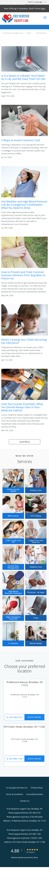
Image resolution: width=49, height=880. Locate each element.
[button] (45, 17)
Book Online (34, 717)
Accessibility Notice (34, 794)
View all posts (41, 33)
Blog (29, 33)
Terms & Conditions (14, 794)
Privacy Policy (37, 787)
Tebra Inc (23, 788)
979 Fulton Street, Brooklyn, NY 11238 (24, 740)
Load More (24, 441)
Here (43, 8)
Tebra (36, 857)
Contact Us (24, 801)
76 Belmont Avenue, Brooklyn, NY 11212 (24, 696)
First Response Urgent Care (13, 33)
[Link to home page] (20, 18)
